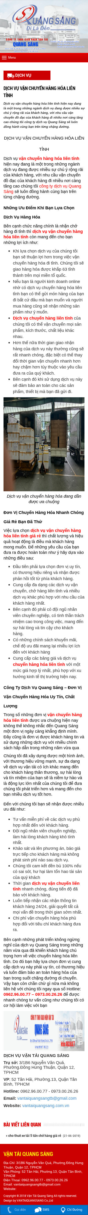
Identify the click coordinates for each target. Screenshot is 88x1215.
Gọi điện (20, 1209)
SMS (45, 1209)
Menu (12, 57)
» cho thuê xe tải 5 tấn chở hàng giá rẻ (43, 1136)
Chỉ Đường (74, 1209)
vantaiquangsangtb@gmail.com (47, 1098)
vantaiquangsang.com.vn (45, 1105)
